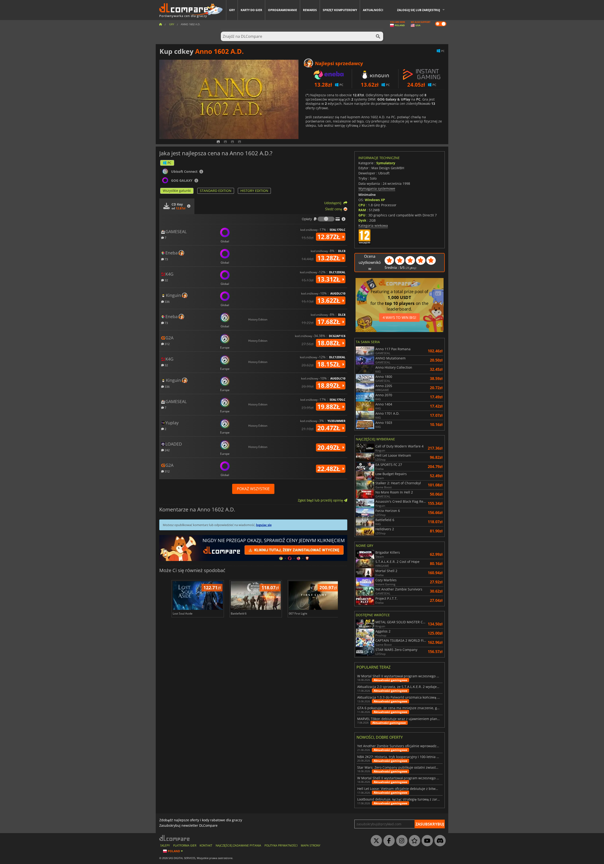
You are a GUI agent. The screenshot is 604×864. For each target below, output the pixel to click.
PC (170, 162)
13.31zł (329, 279)
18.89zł (329, 385)
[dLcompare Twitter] (375, 841)
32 (166, 280)
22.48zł (329, 469)
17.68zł (329, 322)
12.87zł (329, 237)
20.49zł (329, 447)
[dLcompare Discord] (439, 841)
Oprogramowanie (282, 10)
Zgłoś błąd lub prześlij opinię (321, 500)
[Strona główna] (160, 24)
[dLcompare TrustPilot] (413, 841)
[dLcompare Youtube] (426, 841)
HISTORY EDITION (254, 190)
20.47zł (329, 428)
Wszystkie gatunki (177, 190)
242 (167, 450)
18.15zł (329, 364)
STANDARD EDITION (215, 190)
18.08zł (329, 343)
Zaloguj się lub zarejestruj (418, 10)
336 (167, 301)
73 (166, 259)
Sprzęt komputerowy (340, 10)
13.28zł (329, 258)
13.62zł (329, 300)
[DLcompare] (174, 838)
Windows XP (375, 200)
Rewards (310, 10)
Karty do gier (251, 10)
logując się (264, 525)
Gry (232, 10)
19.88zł (329, 407)
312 (167, 344)
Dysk (362, 220)
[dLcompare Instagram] (401, 841)
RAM (362, 210)
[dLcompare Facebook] (388, 841)
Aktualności (373, 10)
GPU (361, 215)
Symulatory (385, 163)
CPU (361, 205)
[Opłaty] (326, 219)
